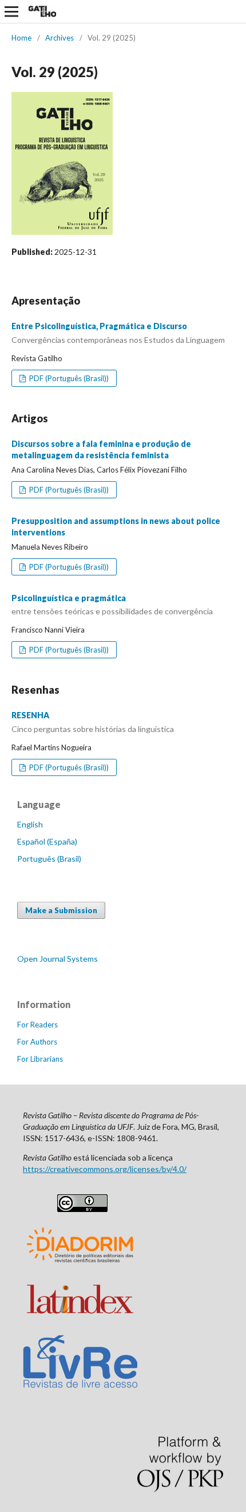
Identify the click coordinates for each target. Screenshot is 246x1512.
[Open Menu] (11, 11)
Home (21, 37)
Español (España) (47, 841)
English (30, 824)
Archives (59, 37)
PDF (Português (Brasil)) (68, 378)
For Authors (37, 1041)
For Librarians (40, 1058)
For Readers (37, 1024)
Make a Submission (61, 910)
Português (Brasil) (49, 858)
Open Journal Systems (57, 958)
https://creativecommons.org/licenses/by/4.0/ (105, 1169)
